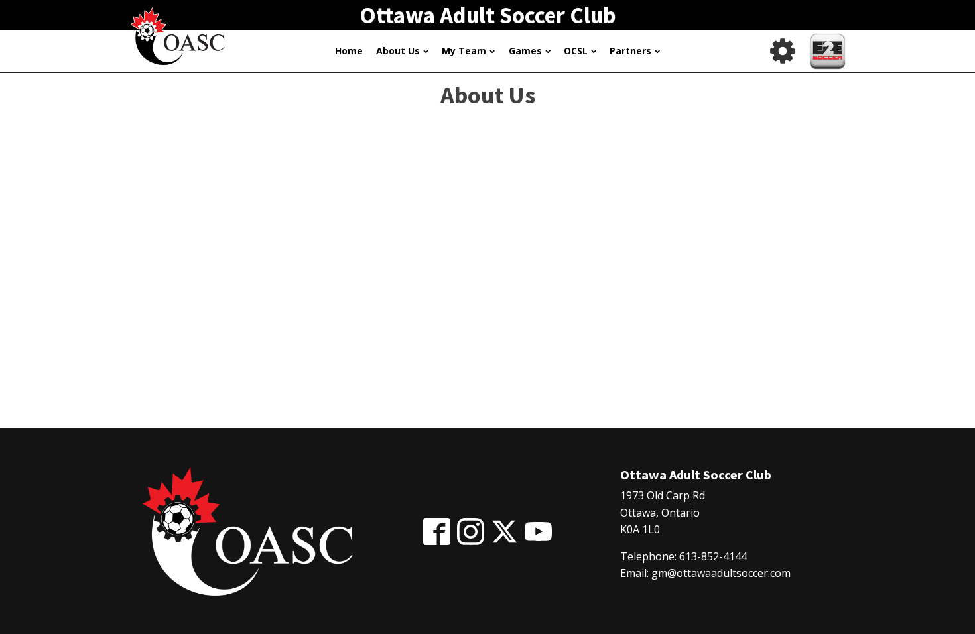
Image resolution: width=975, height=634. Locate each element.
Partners (630, 50)
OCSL (576, 50)
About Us (398, 50)
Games (525, 50)
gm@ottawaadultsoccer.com (721, 573)
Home (349, 50)
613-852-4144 (713, 556)
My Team (464, 50)
